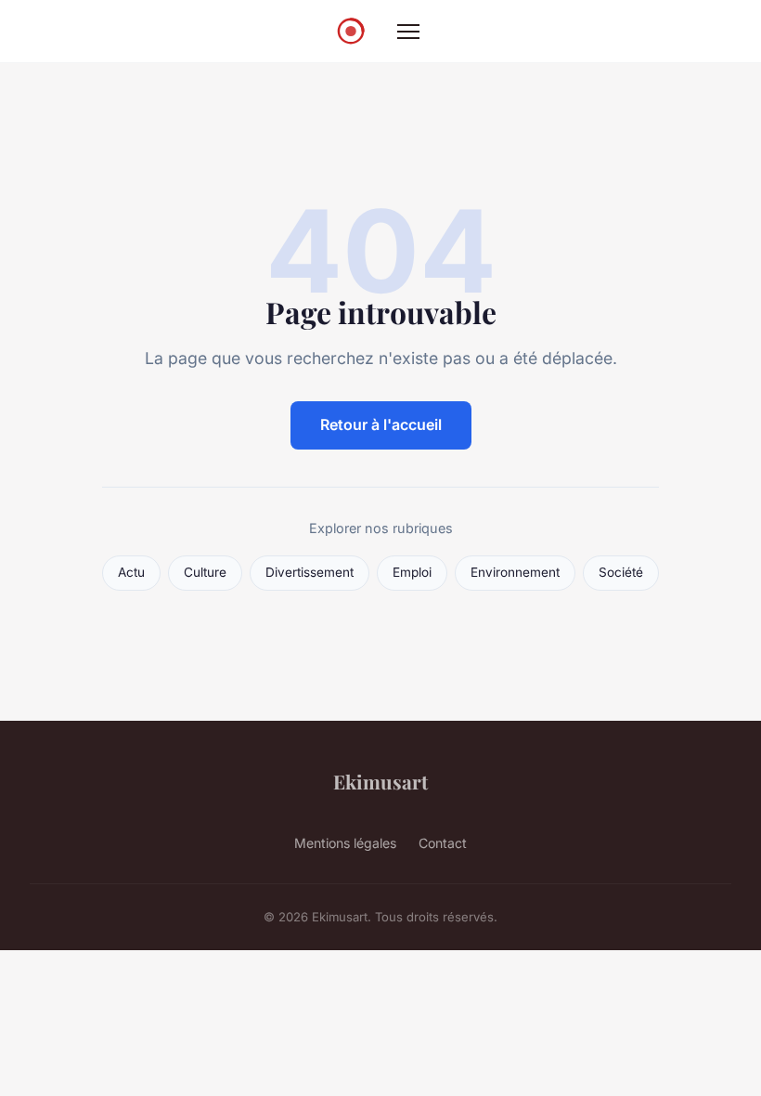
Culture (205, 572)
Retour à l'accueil (381, 424)
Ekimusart (380, 781)
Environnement (515, 572)
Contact (443, 843)
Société (621, 572)
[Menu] (408, 31)
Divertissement (309, 572)
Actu (131, 572)
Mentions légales (345, 843)
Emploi (412, 572)
